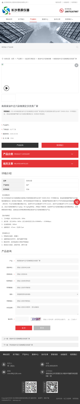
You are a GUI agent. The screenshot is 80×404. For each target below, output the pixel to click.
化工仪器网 (67, 398)
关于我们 (21, 19)
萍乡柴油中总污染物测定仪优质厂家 (21, 345)
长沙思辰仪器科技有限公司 (19, 2)
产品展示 (33, 19)
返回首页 (58, 2)
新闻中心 (45, 19)
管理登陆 (75, 398)
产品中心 (25, 354)
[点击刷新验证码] (36, 319)
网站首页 (9, 19)
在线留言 (66, 2)
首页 (12, 59)
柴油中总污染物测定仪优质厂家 (19, 338)
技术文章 (57, 19)
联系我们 (74, 2)
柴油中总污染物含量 (44, 59)
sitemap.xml (17, 400)
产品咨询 (20, 145)
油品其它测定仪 (30, 59)
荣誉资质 (54, 354)
